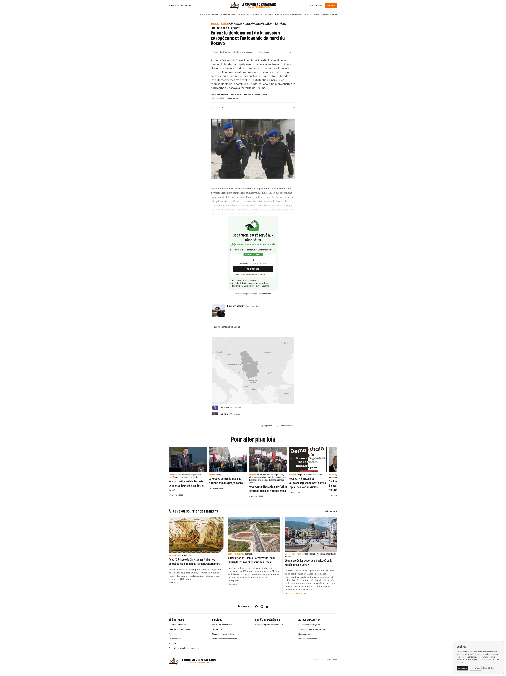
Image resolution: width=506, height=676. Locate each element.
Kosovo (256, 14)
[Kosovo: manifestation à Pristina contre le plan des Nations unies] (268, 459)
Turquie (333, 14)
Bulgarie (232, 14)
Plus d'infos (488, 668)
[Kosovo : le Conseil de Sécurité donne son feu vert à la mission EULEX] (188, 459)
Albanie (203, 14)
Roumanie (308, 14)
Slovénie (324, 14)
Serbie (316, 14)
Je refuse (476, 668)
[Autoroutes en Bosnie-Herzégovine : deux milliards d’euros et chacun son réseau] (254, 534)
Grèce (249, 14)
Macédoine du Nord (270, 14)
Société (235, 27)
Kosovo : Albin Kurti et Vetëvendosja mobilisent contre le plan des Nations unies (307, 483)
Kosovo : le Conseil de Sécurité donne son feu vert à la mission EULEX (186, 485)
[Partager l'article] (294, 107)
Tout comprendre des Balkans (259, 7)
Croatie (241, 14)
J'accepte (462, 668)
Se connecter (265, 294)
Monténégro (296, 14)
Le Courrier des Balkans (259, 4)
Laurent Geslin (260, 94)
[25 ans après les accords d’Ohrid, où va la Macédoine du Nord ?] (311, 534)
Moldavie (284, 14)
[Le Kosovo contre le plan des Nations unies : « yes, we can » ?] (228, 459)
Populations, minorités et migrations (251, 23)
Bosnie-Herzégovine (217, 14)
